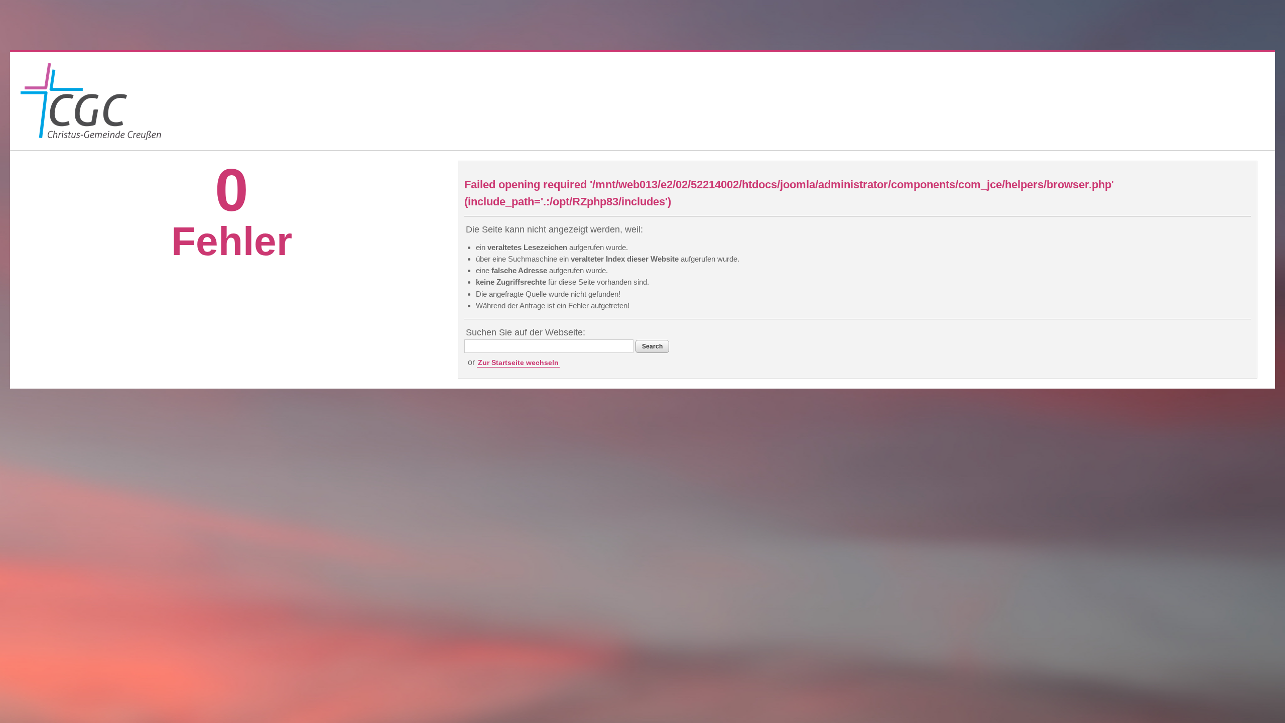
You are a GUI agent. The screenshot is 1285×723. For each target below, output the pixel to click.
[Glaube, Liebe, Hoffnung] (91, 101)
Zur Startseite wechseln (518, 362)
